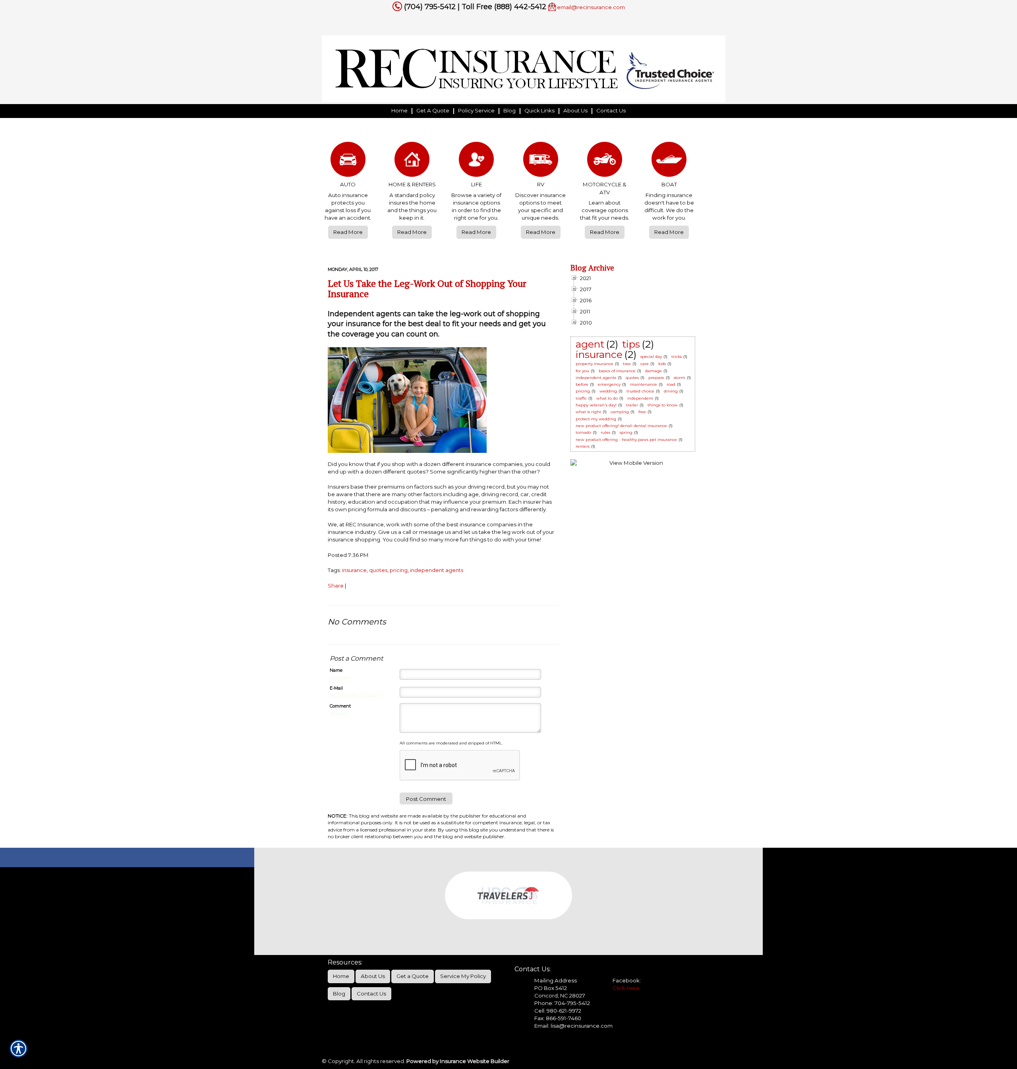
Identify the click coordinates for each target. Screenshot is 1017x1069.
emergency (609, 384)
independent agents (436, 570)
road (671, 384)
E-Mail (336, 688)
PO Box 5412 (550, 988)
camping (620, 411)
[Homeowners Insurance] (412, 161)
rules (605, 432)
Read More (348, 232)
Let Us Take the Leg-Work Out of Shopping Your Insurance (427, 288)
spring (626, 432)
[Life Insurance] (476, 161)
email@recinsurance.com (591, 7)
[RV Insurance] (540, 161)
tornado (583, 432)
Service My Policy (463, 976)
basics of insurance (617, 370)
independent (640, 398)
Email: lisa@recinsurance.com (573, 1026)
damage (653, 370)
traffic (581, 398)
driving (671, 391)
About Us (373, 976)
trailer (632, 405)
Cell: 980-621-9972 (557, 1010)
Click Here (626, 988)
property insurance (594, 363)
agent (590, 344)
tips (631, 344)
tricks (676, 356)
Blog (339, 993)
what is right (588, 411)
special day (651, 356)
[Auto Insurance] (348, 161)
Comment (340, 706)
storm (679, 377)
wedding (608, 391)
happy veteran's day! (596, 405)
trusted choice (640, 391)
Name (336, 670)
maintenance (643, 384)
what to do (607, 398)
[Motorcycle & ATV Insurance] (605, 161)
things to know (663, 405)
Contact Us (371, 993)
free (642, 411)
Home (341, 976)
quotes (378, 570)
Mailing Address (555, 980)
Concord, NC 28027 (559, 995)
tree (627, 363)
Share (336, 585)
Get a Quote (412, 976)
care (644, 363)
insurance (354, 570)
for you (582, 370)
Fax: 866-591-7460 (557, 1018)
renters (583, 446)
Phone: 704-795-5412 (562, 1003)
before (582, 384)
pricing (399, 570)
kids (662, 363)
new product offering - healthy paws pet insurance (626, 439)
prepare (656, 377)
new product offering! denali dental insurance (621, 425)
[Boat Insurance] (669, 161)
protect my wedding (596, 418)
